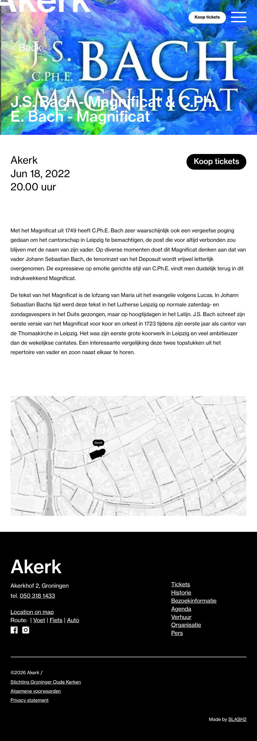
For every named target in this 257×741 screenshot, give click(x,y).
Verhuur (181, 617)
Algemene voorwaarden (36, 691)
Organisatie (186, 625)
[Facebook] (14, 632)
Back (26, 48)
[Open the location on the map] (129, 456)
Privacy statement (30, 700)
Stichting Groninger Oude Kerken (46, 682)
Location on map (32, 612)
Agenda (181, 609)
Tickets (180, 585)
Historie (181, 593)
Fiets (56, 620)
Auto (73, 620)
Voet (39, 620)
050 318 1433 (37, 596)
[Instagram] (25, 632)
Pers (177, 633)
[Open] (238, 17)
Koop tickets (216, 162)
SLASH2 (237, 719)
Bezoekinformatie (194, 601)
